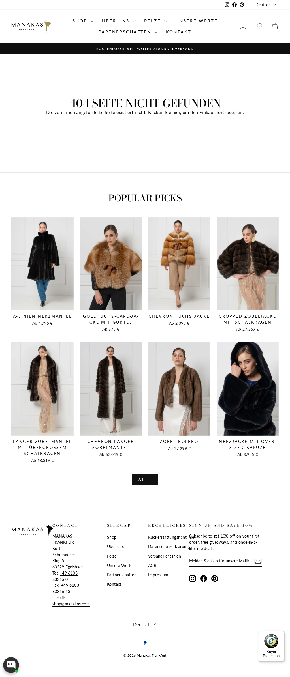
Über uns (116, 20)
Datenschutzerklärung (168, 546)
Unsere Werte (197, 20)
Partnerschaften (126, 31)
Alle (145, 479)
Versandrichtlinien (164, 556)
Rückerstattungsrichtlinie (171, 537)
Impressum (158, 575)
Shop (80, 20)
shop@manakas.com (71, 604)
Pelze (153, 20)
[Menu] (281, 634)
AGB (152, 565)
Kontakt (178, 31)
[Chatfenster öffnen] (11, 665)
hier (176, 112)
